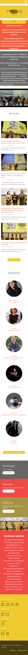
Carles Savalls (14, 356)
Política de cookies (22, 650)
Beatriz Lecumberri (14, 300)
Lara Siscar (14, 328)
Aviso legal (13, 650)
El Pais (14, 302)
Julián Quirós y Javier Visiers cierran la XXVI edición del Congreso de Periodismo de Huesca (13, 175)
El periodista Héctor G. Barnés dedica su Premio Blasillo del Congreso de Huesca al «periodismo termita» (12, 210)
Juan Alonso (14, 413)
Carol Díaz (14, 385)
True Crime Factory (14, 387)
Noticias (11, 145)
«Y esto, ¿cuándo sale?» (21, 85)
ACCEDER (8, 472)
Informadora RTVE (14, 330)
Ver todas (14, 259)
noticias (18, 76)
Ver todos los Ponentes (14, 452)
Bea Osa (14, 440)
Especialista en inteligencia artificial (14, 415)
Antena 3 (14, 442)
